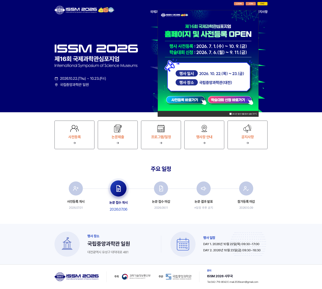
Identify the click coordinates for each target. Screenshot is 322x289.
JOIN (251, 4)
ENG (262, 4)
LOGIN (239, 4)
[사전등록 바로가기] (188, 100)
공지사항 (261, 12)
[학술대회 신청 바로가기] (233, 100)
